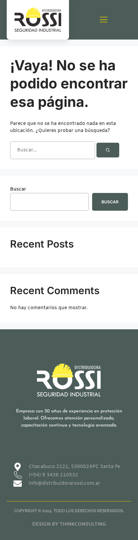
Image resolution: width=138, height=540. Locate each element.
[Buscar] (107, 150)
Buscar (18, 189)
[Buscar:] (53, 150)
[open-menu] (103, 20)
